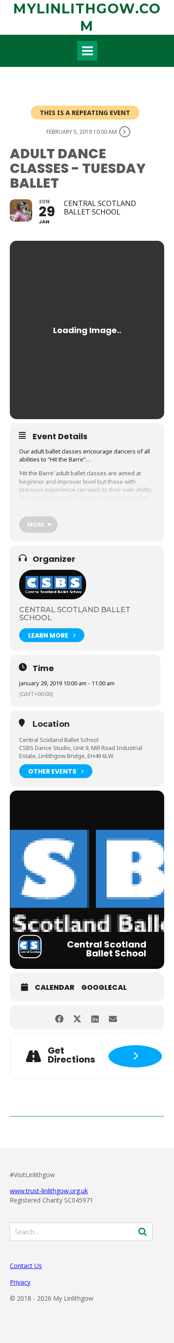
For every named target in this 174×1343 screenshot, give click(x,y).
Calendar (55, 988)
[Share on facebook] (59, 1017)
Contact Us (26, 1265)
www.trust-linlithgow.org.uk (49, 1190)
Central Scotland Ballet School (74, 614)
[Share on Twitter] (77, 1017)
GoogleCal (104, 988)
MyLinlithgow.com (87, 17)
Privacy (20, 1282)
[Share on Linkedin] (95, 1017)
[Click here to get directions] (135, 1056)
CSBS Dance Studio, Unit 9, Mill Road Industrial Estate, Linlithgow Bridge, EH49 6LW (80, 752)
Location (51, 724)
